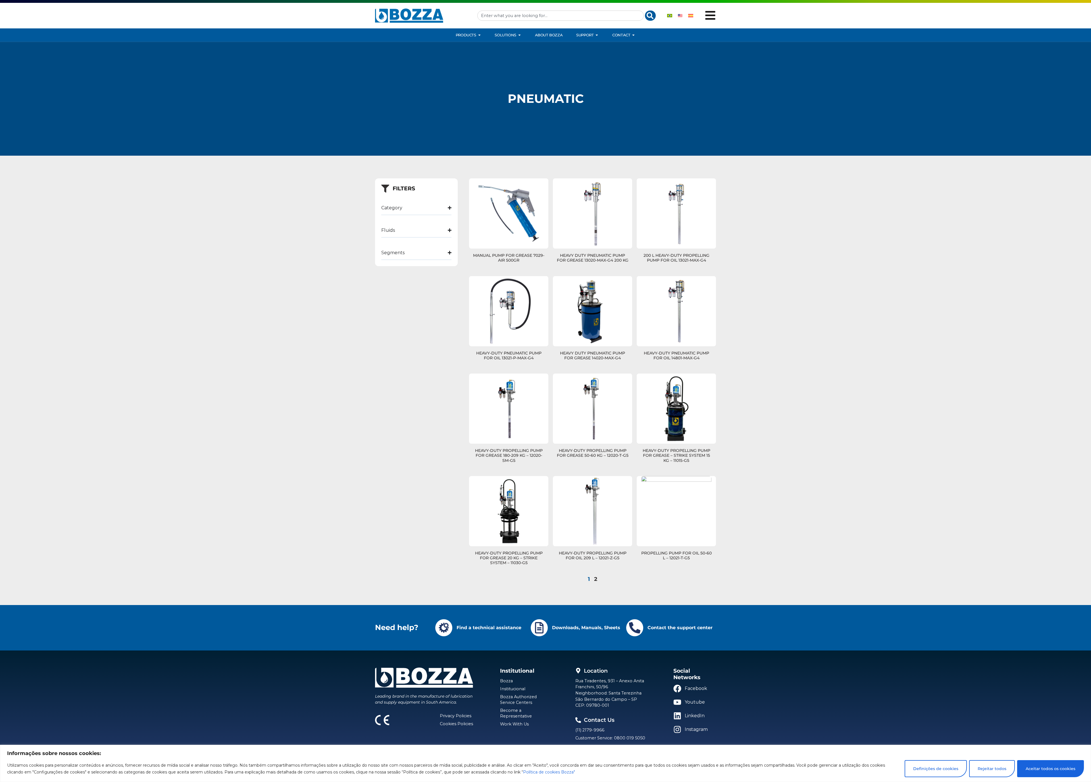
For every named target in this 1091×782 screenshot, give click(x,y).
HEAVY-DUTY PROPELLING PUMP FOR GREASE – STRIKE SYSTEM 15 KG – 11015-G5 (676, 455)
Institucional (512, 688)
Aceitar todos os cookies (1050, 768)
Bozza (506, 680)
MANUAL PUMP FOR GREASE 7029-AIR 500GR (508, 258)
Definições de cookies (935, 768)
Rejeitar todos (992, 768)
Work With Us (514, 724)
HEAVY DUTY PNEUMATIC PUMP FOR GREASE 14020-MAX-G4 (592, 355)
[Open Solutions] (519, 35)
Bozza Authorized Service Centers (518, 699)
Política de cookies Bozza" (549, 772)
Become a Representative (516, 713)
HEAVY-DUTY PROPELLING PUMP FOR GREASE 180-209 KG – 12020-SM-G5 (509, 455)
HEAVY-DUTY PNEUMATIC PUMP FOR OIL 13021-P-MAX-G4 (509, 355)
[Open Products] (479, 35)
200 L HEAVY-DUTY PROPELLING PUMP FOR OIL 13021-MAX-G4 (676, 258)
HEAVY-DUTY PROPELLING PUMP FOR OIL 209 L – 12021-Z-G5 (592, 555)
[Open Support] (597, 35)
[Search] (650, 16)
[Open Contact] (633, 35)
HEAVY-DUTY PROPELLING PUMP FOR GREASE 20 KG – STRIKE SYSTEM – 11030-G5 (509, 558)
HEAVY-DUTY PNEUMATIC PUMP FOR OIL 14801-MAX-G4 (676, 355)
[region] (545, 763)
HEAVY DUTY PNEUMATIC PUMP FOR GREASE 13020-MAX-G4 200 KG (592, 258)
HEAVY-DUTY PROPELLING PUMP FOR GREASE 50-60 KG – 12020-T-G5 (592, 453)
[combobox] (560, 16)
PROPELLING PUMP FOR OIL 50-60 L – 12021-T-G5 (676, 555)
